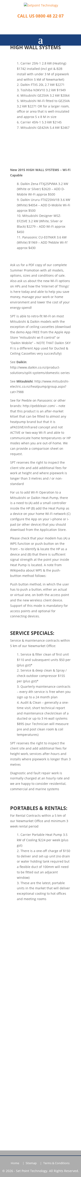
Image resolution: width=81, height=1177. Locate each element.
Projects (41, 1028)
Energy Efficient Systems (40, 970)
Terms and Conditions (40, 1042)
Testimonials (40, 1014)
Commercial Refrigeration (40, 949)
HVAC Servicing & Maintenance (40, 963)
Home (15, 1163)
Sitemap (31, 1163)
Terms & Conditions (56, 1163)
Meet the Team (40, 1008)
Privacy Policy (41, 1035)
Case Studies (40, 1021)
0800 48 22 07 (41, 1068)
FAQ (41, 977)
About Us (40, 1001)
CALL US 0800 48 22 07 (40, 16)
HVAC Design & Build (40, 956)
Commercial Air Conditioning (40, 943)
